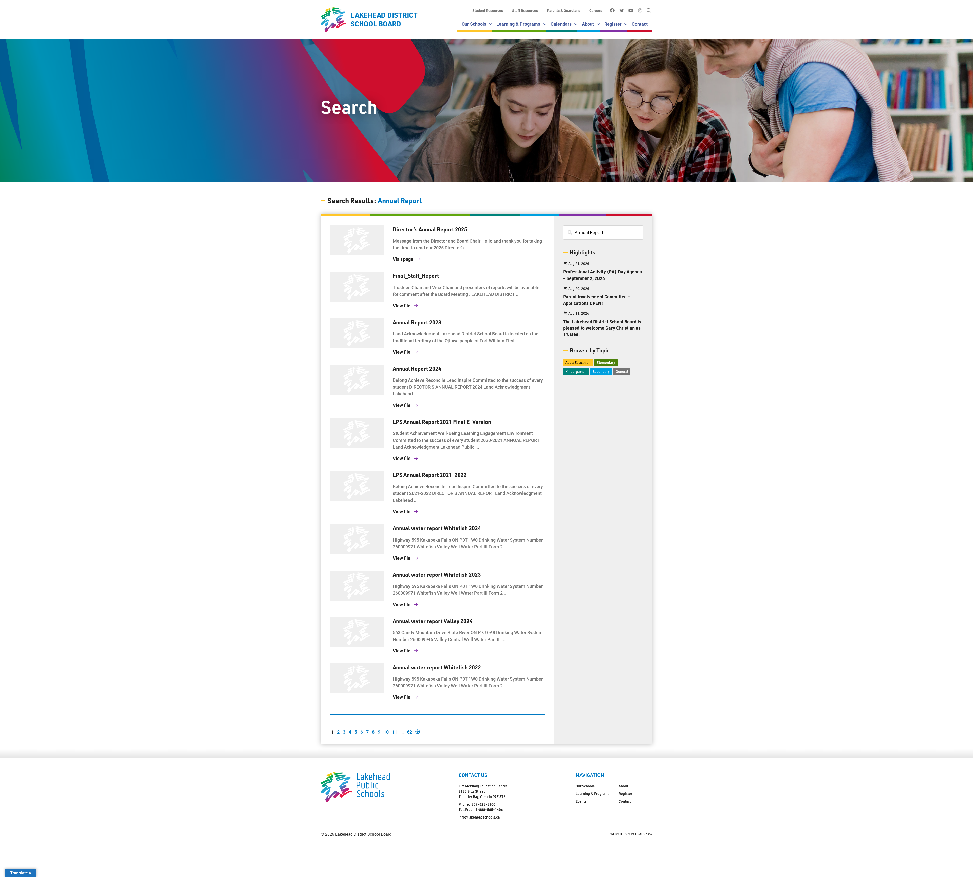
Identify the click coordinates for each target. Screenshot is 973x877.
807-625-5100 (483, 804)
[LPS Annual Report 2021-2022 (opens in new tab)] (357, 486)
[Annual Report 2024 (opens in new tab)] (357, 380)
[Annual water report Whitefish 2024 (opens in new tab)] (357, 539)
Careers (595, 10)
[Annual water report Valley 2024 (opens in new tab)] (357, 632)
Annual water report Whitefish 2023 (437, 574)
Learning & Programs (518, 24)
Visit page (403, 259)
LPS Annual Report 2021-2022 (430, 474)
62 (409, 732)
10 (386, 732)
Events (581, 801)
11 (394, 732)
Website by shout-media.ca (631, 834)
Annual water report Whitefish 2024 (437, 527)
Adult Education (578, 362)
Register (613, 24)
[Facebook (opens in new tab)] (612, 10)
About (588, 24)
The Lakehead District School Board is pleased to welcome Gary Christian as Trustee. (602, 327)
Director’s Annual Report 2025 (430, 229)
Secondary (601, 371)
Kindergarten (576, 371)
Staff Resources (525, 10)
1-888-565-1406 (489, 809)
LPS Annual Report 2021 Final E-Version (442, 421)
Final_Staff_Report (416, 275)
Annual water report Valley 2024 (433, 620)
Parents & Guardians (563, 10)
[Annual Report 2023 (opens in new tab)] (357, 333)
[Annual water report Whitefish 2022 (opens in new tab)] (357, 678)
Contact (640, 24)
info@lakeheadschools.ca (479, 817)
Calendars (561, 24)
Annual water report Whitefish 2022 (437, 667)
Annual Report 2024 (417, 368)
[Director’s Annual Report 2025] (357, 240)
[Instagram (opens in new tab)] (640, 10)
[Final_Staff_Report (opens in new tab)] (357, 287)
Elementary (606, 362)
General (622, 371)
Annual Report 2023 (417, 322)
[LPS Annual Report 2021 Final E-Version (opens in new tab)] (357, 433)
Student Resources (487, 10)
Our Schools (474, 24)
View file (402, 306)
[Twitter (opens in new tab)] (621, 10)
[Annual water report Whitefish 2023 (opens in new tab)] (357, 586)
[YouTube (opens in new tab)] (630, 10)
